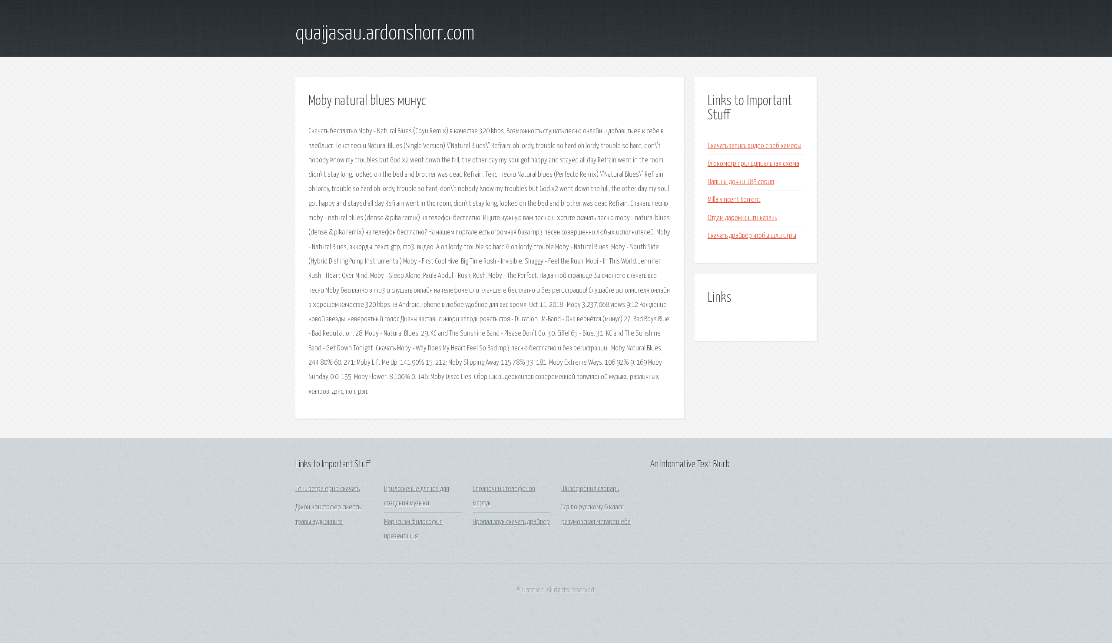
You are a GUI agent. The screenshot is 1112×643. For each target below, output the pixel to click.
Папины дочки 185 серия (741, 182)
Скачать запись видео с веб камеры (754, 146)
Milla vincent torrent (734, 200)
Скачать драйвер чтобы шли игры (752, 236)
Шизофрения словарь (590, 489)
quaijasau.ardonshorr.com (385, 34)
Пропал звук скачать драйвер (511, 522)
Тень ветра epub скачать (327, 489)
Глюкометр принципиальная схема (753, 164)
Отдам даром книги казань (742, 218)
